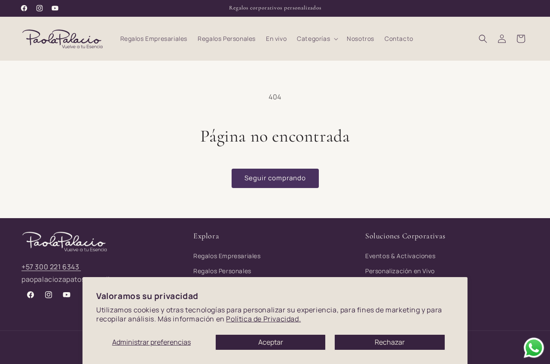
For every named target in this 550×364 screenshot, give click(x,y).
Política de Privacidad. (263, 319)
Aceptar (270, 342)
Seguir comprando (275, 177)
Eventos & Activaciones (400, 256)
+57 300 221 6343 (51, 266)
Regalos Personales (222, 271)
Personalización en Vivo (400, 271)
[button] (317, 39)
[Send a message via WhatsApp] (534, 348)
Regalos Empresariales (227, 256)
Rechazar (390, 342)
